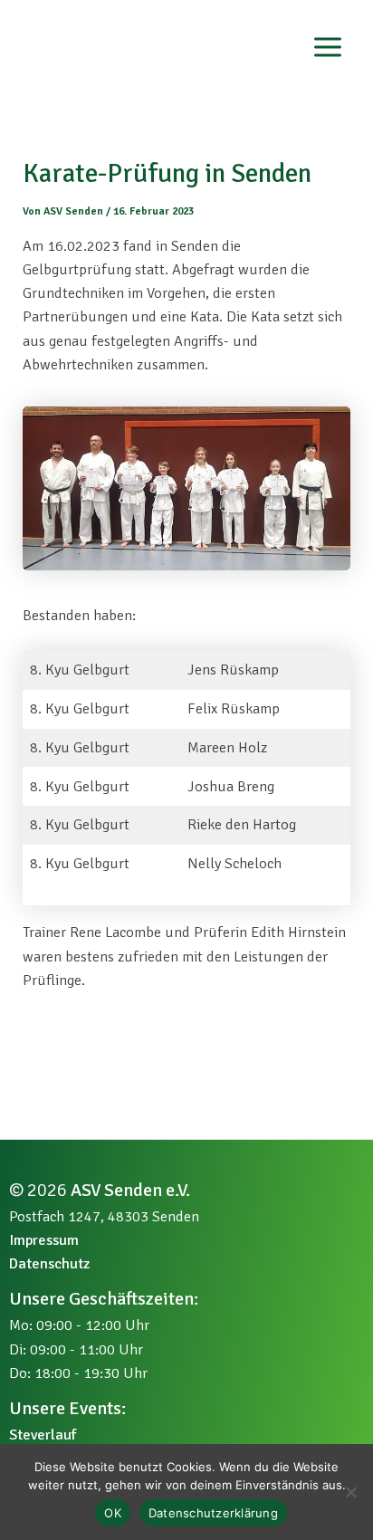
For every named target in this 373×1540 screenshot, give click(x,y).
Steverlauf (42, 1435)
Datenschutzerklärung (213, 1513)
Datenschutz (49, 1264)
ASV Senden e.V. (130, 1190)
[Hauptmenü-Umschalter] (327, 47)
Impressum (44, 1240)
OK (112, 1513)
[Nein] (350, 1492)
